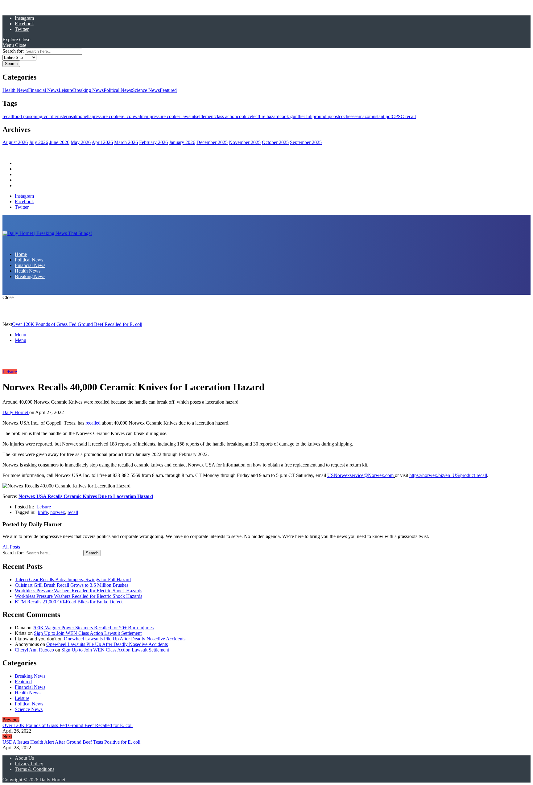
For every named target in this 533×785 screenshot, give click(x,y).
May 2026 (81, 142)
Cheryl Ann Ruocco (34, 649)
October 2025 (275, 142)
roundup (323, 116)
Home (21, 163)
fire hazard (269, 116)
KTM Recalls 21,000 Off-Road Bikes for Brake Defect (68, 601)
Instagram (24, 18)
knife (43, 512)
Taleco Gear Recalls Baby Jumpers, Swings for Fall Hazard (73, 579)
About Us (24, 758)
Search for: (13, 51)
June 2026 (59, 142)
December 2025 (212, 142)
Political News (118, 90)
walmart (142, 116)
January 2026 (182, 142)
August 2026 (15, 142)
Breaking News (88, 90)
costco (337, 116)
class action (226, 116)
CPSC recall (404, 116)
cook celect (248, 116)
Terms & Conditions (34, 769)
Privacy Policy (29, 763)
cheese (350, 116)
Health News (15, 90)
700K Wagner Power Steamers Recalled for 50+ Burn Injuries (93, 627)
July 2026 (38, 142)
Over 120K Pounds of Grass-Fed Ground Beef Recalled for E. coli (77, 324)
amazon (364, 116)
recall (7, 116)
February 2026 (153, 142)
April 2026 (102, 142)
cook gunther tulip (297, 116)
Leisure (66, 90)
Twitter (22, 29)
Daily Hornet (15, 412)
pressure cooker (107, 116)
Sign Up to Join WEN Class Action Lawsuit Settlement (88, 633)
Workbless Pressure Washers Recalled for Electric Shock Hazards (78, 590)
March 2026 (126, 142)
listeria (64, 116)
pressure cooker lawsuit (172, 116)
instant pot (382, 116)
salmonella (81, 116)
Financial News (43, 90)
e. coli (128, 116)
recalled (93, 422)
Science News (146, 90)
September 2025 (306, 142)
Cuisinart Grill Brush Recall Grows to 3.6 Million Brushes (71, 585)
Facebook (24, 23)
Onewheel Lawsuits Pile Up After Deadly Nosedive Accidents (124, 638)
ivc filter (50, 116)
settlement (205, 116)
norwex (57, 512)
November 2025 (245, 142)
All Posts (11, 546)
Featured (168, 90)
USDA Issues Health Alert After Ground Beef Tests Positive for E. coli (71, 742)
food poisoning (27, 116)
